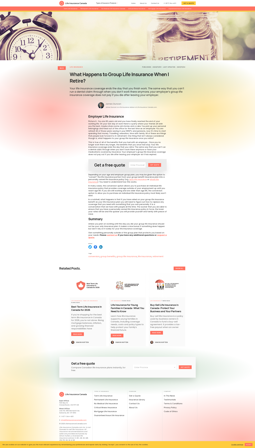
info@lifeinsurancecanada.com (74, 420)
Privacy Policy (170, 407)
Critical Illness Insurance (136, 9)
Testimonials (170, 399)
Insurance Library (137, 399)
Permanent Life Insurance (89, 9)
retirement (158, 256)
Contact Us (155, 3)
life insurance (138, 179)
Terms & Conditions (173, 403)
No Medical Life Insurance (106, 403)
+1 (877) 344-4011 (170, 3)
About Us (143, 3)
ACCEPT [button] (248, 445)
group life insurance (127, 256)
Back (62, 68)
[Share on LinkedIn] (100, 247)
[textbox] (137, 165)
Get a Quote (188, 3)
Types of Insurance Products (106, 3)
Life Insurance (76, 67)
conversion (94, 256)
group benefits (108, 256)
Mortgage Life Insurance (157, 9)
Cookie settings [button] (237, 445)
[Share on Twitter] (90, 247)
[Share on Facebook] (95, 247)
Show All (179, 268)
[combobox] (137, 165)
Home (133, 3)
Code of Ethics (171, 411)
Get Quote (154, 165)
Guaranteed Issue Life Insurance (180, 9)
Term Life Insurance (70, 9)
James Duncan (113, 103)
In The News (169, 396)
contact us (112, 235)
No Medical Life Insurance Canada (113, 9)
